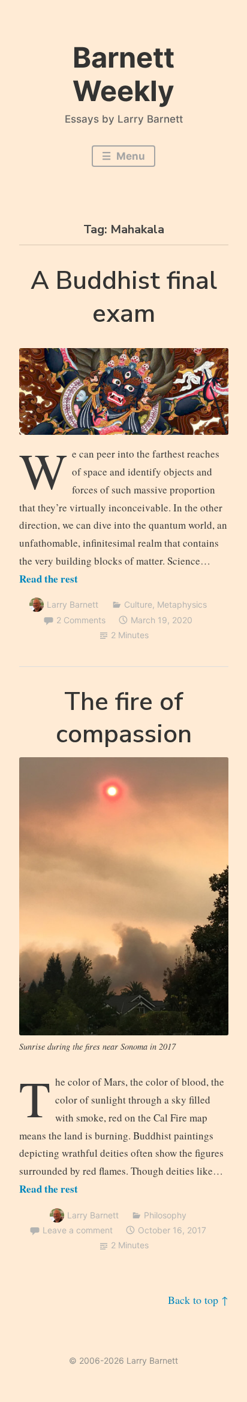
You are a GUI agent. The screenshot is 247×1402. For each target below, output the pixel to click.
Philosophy (165, 1215)
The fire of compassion (124, 718)
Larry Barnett (72, 604)
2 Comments (81, 620)
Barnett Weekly (123, 74)
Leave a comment (78, 1230)
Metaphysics (182, 604)
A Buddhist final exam (124, 297)
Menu (129, 156)
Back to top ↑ (198, 1300)
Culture (138, 604)
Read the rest (48, 578)
